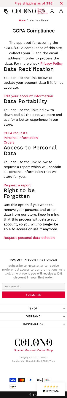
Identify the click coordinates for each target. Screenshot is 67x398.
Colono (15, 11)
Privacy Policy (51, 63)
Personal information (21, 138)
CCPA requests (15, 133)
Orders (9, 142)
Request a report (17, 185)
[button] (51, 389)
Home (22, 20)
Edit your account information (28, 96)
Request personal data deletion (29, 238)
